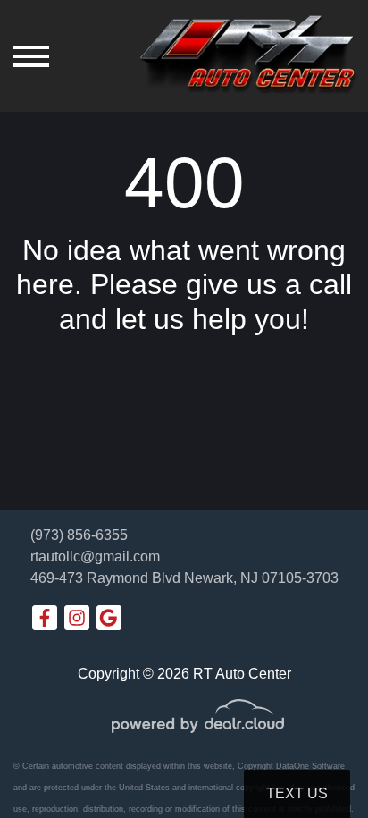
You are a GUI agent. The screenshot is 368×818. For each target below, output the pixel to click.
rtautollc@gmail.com (95, 556)
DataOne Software (310, 766)
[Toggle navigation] (31, 56)
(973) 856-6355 (79, 535)
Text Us (297, 793)
